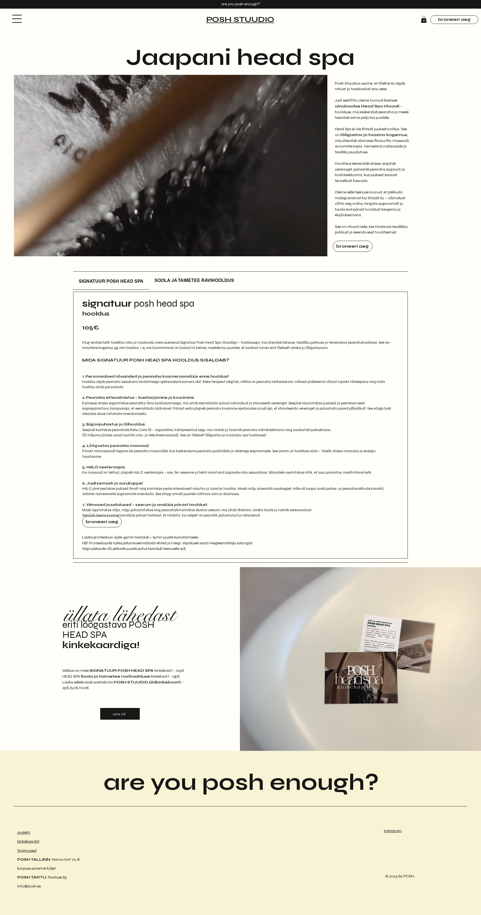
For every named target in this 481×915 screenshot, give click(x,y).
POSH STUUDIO (240, 19)
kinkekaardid (28, 841)
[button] (17, 19)
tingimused (26, 850)
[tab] (111, 281)
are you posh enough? (241, 782)
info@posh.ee (29, 886)
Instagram (393, 830)
